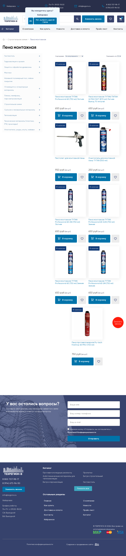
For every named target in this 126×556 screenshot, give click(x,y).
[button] (93, 18)
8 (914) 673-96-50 (113, 8)
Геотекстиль (9, 56)
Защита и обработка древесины (18, 67)
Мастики (7, 73)
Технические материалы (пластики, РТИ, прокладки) (19, 122)
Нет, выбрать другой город (45, 21)
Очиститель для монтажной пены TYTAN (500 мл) (101, 159)
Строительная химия (13, 104)
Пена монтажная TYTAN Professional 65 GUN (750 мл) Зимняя (101, 221)
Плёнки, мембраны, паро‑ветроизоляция (13, 97)
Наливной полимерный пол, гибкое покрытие (18, 79)
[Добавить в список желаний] (82, 116)
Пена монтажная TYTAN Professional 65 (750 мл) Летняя (69, 97)
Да (30, 21)
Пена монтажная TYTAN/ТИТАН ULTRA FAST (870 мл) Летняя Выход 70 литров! (103, 99)
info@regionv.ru (84, 6)
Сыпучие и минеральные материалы (19, 110)
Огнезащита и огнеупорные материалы (16, 88)
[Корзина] (120, 19)
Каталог (47, 468)
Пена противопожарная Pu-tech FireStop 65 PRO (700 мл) (87, 343)
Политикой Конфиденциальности (82, 432)
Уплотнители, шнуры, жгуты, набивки (19, 130)
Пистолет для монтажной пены (70, 158)
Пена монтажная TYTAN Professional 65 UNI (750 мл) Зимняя (100, 283)
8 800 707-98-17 (113, 5)
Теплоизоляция (10, 115)
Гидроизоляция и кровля (14, 61)
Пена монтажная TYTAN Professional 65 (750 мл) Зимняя (69, 282)
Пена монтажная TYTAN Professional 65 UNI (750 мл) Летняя (67, 221)
